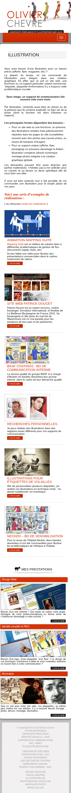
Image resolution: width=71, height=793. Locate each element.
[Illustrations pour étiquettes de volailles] (34, 462)
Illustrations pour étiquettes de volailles (29, 480)
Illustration (8, 673)
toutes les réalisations (33, 203)
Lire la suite (59, 621)
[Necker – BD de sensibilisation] (34, 520)
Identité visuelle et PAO (15, 626)
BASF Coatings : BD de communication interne (29, 368)
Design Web (9, 579)
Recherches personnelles (32, 424)
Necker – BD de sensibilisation (35, 536)
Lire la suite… (16, 263)
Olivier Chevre (24, 16)
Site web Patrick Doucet (29, 303)
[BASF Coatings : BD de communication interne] (34, 350)
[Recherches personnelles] (34, 408)
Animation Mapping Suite (29, 240)
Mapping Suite (15, 244)
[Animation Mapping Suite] (34, 224)
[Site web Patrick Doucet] (34, 287)
